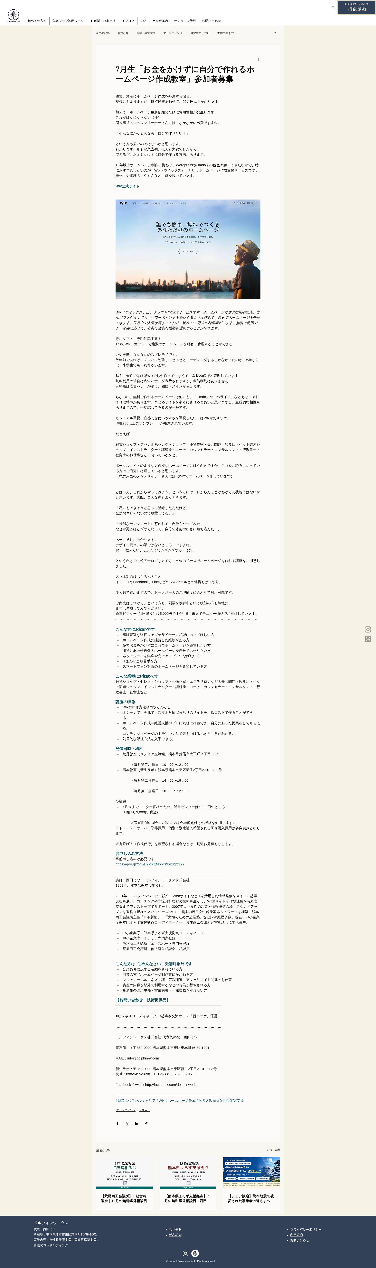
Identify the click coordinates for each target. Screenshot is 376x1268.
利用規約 (296, 1234)
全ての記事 (103, 33)
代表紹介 (175, 1234)
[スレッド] (368, 639)
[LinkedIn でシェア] (136, 1123)
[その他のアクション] (258, 59)
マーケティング (173, 33)
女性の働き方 (225, 33)
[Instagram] (368, 629)
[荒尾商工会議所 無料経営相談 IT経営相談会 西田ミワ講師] (124, 1173)
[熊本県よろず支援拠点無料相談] (188, 1173)
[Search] (333, 8)
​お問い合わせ (299, 1240)
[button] (103, 21)
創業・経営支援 (145, 33)
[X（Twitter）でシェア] (127, 1123)
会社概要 (175, 1229)
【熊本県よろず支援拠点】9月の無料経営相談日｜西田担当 (187, 1198)
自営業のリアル (200, 33)
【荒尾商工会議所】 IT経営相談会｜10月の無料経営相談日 (124, 1198)
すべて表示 (273, 1149)
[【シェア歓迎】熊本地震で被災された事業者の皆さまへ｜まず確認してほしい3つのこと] (251, 1173)
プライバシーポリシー (306, 1229)
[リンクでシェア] (146, 1123)
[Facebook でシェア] (117, 1123)
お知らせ (123, 33)
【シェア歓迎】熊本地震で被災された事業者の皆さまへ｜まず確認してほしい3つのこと (251, 1198)
